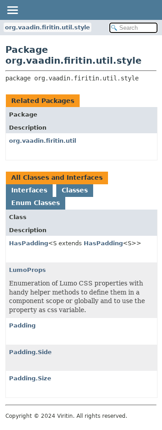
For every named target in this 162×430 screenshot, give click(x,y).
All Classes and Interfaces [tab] (57, 177)
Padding (22, 325)
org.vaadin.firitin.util (42, 140)
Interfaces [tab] (29, 190)
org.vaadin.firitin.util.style (47, 27)
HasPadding (28, 243)
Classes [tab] (75, 190)
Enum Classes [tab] (35, 202)
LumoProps (27, 269)
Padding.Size (30, 378)
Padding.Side (30, 352)
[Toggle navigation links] (12, 10)
